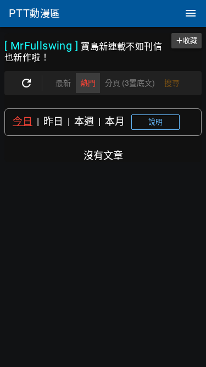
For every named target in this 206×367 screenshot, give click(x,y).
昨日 (53, 121)
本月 (115, 121)
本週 (84, 121)
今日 (22, 121)
